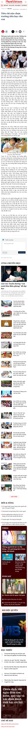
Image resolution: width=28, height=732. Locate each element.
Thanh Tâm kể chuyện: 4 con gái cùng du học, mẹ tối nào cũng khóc (14, 603)
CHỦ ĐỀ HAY (7, 720)
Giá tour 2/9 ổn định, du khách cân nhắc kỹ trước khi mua (14, 674)
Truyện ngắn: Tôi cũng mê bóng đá (11, 519)
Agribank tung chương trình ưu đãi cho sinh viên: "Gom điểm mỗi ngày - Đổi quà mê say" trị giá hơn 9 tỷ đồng (19, 445)
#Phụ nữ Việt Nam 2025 (8, 726)
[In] (20, 31)
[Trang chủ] (2, 5)
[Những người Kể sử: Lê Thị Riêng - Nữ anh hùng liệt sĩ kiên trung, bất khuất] (14, 538)
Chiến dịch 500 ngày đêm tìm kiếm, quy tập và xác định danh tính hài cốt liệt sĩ (13, 697)
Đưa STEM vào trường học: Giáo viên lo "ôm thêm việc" (19, 353)
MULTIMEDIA (18, 5)
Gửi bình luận (22, 252)
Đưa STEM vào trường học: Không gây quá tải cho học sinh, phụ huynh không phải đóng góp (20, 404)
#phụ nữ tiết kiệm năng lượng (9, 724)
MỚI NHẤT (6, 5)
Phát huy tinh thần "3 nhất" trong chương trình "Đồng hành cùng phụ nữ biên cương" (20, 566)
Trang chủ (3, 8)
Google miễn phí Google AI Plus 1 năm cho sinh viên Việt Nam (20, 477)
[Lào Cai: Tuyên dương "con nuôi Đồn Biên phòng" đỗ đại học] (14, 274)
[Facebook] (6, 31)
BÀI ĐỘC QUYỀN (10, 610)
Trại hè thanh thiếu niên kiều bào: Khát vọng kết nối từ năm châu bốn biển (19, 303)
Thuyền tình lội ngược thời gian (14, 595)
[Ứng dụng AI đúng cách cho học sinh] (6, 394)
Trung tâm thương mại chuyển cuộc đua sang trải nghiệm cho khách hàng (15, 654)
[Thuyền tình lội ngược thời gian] (14, 586)
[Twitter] (12, 31)
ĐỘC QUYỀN (11, 5)
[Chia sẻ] (16, 31)
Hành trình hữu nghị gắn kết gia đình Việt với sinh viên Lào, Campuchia (19, 384)
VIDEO (5, 528)
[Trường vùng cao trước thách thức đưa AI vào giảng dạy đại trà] (6, 425)
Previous (2, 629)
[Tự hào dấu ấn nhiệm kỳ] (7, 557)
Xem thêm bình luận (6, 257)
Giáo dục (9, 8)
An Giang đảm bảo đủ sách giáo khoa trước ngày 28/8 (19, 344)
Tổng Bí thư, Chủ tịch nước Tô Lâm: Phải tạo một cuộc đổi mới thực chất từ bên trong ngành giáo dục (19, 324)
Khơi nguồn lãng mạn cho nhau (13, 599)
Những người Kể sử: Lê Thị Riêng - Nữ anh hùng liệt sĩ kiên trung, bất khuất (13, 549)
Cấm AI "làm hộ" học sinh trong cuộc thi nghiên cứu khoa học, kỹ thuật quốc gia (19, 415)
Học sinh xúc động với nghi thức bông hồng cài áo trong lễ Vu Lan (19, 455)
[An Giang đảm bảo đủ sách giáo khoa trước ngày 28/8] (6, 345)
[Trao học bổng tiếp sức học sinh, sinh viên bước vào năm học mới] (6, 374)
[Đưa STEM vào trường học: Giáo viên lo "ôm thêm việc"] (6, 354)
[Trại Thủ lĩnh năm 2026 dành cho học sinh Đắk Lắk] (6, 335)
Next (25, 629)
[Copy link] (23, 31)
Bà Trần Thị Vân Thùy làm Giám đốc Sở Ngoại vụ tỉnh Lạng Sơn (15, 667)
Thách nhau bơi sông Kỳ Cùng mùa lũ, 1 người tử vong (15, 681)
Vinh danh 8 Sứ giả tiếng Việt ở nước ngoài (14, 511)
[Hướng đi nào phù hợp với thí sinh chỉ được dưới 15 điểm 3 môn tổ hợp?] (6, 364)
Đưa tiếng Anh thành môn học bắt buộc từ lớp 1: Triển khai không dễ (19, 487)
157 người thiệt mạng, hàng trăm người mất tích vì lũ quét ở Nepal (14, 507)
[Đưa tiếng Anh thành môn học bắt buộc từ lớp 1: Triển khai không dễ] (6, 487)
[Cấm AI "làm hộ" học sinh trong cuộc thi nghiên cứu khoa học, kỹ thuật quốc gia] (6, 415)
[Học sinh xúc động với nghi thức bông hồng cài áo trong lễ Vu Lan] (6, 456)
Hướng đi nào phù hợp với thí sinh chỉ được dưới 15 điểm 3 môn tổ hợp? (19, 364)
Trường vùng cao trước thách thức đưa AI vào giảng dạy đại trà (19, 424)
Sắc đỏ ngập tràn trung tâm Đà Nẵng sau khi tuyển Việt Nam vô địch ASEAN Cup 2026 (14, 523)
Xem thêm (14, 496)
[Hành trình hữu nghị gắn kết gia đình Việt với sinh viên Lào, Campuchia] (6, 384)
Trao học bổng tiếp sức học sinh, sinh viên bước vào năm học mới (19, 373)
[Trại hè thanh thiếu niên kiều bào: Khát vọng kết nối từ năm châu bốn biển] (6, 303)
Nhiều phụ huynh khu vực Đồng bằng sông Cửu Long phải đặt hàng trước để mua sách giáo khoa (20, 467)
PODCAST (6, 576)
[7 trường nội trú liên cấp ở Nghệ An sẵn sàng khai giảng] (6, 313)
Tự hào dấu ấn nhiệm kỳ (6, 563)
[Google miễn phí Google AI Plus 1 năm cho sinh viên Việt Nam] (6, 478)
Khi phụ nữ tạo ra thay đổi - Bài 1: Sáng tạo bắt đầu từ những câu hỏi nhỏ (14, 642)
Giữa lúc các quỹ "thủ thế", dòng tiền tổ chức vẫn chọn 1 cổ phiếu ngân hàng (15, 661)
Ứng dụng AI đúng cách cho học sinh (19, 392)
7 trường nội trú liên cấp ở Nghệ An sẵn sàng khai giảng (20, 313)
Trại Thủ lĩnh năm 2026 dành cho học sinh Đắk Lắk (19, 334)
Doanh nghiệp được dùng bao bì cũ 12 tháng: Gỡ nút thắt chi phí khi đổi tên (12, 515)
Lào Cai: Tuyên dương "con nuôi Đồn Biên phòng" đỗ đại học (13, 286)
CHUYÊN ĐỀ (24, 5)
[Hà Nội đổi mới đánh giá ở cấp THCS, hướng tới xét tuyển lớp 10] (6, 435)
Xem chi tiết (8, 715)
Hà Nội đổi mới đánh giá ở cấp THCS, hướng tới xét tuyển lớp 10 (19, 434)
